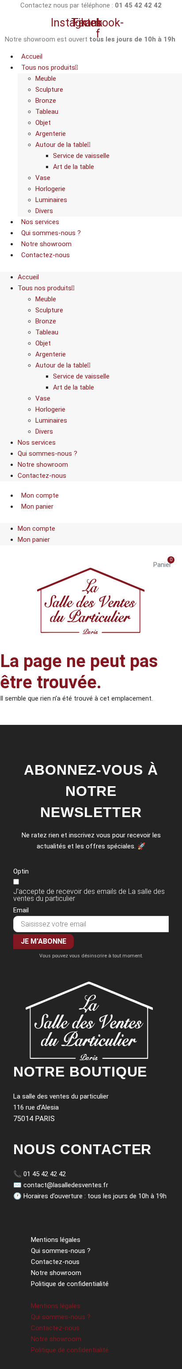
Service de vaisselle (81, 156)
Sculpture (49, 90)
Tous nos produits (48, 67)
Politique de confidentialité (70, 1284)
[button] (91, 266)
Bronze (45, 101)
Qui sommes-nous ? (51, 233)
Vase (42, 178)
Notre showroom (46, 244)
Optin (21, 871)
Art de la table (73, 167)
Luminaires (51, 200)
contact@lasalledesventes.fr (65, 1185)
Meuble (45, 79)
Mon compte (40, 495)
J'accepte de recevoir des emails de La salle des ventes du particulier (89, 895)
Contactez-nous (45, 255)
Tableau (46, 112)
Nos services (40, 222)
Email (21, 910)
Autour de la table (61, 145)
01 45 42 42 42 (44, 1174)
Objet (43, 123)
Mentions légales (55, 1240)
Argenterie (50, 134)
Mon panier (37, 506)
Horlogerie (50, 189)
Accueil (31, 56)
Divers (44, 211)
